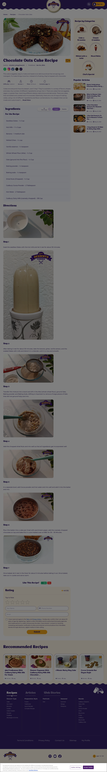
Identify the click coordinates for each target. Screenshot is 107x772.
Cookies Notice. (33, 770)
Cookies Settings (76, 767)
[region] (53, 767)
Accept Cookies (88, 767)
